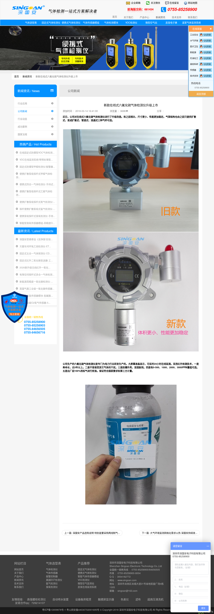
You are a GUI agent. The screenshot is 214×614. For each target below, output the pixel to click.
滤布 (138, 599)
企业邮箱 (135, 2)
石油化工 (194, 58)
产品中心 (19, 576)
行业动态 (22, 118)
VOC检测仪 (131, 22)
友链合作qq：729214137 (30, 603)
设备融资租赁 (83, 599)
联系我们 (19, 587)
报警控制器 (52, 576)
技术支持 (194, 75)
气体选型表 (31, 22)
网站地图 (192, 2)
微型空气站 (151, 22)
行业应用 (22, 103)
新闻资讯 (27, 76)
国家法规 (22, 134)
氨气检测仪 (52, 583)
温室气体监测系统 (191, 22)
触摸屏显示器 (106, 599)
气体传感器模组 (91, 22)
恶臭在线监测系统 (87, 587)
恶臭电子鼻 (171, 22)
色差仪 (125, 599)
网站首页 (19, 569)
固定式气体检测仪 (51, 22)
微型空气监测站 (86, 583)
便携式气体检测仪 (71, 22)
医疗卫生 (194, 46)
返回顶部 (201, 93)
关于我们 (19, 572)
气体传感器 (52, 572)
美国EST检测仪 (54, 579)
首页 (114, 16)
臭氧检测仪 (52, 587)
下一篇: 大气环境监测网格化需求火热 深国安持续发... (169, 532)
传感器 (193, 69)
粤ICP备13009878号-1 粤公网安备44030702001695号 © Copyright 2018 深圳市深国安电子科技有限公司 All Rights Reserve (107, 609)
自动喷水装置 (60, 599)
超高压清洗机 (155, 599)
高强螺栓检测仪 (36, 599)
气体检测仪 (52, 569)
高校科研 (194, 64)
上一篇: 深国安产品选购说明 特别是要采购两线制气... (92, 532)
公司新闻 (22, 111)
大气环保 (194, 40)
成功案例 (22, 126)
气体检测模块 (111, 22)
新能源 (193, 52)
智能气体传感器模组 (88, 576)
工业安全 (194, 34)
